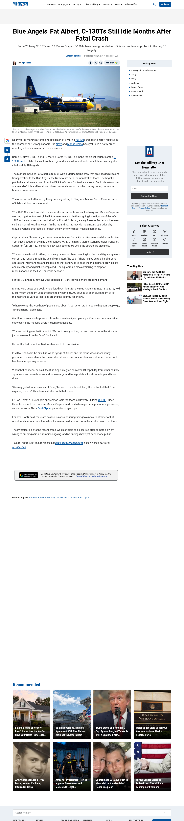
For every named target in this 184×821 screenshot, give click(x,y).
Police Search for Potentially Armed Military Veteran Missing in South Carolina (156, 287)
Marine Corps (75, 143)
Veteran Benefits (73, 56)
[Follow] (7, 150)
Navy (59, 143)
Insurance (51, 4)
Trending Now (135, 266)
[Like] (7, 159)
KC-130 (79, 139)
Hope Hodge (26, 63)
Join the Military (91, 4)
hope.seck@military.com (69, 442)
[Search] (154, 4)
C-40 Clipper (44, 408)
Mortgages (63, 4)
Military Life (130, 4)
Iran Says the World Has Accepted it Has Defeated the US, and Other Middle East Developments (156, 275)
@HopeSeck (19, 446)
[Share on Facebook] (90, 62)
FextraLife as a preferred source (91, 476)
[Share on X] (95, 62)
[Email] (101, 62)
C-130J (102, 399)
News (117, 4)
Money (76, 4)
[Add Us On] (7, 141)
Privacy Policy (144, 208)
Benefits (106, 4)
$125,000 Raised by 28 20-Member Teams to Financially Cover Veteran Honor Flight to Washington (156, 299)
